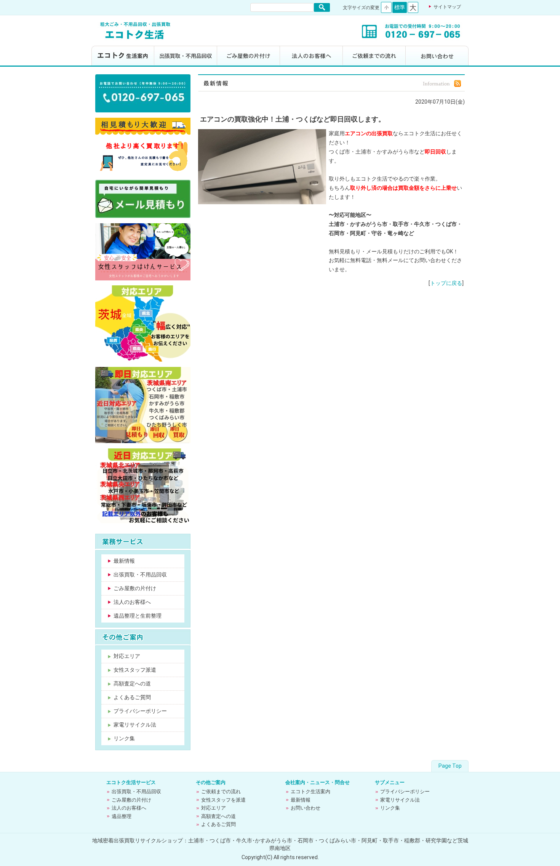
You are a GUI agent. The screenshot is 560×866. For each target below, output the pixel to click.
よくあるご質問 (132, 697)
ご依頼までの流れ (374, 56)
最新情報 (124, 561)
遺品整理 (121, 816)
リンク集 (124, 738)
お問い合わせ (437, 56)
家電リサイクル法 (135, 725)
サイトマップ (447, 7)
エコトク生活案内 (122, 56)
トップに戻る (446, 283)
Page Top (450, 766)
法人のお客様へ (311, 56)
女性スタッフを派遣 (223, 800)
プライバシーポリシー (140, 711)
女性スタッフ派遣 (135, 670)
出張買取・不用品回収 (185, 56)
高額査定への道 (132, 683)
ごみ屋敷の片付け (248, 56)
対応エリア (127, 656)
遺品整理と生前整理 (138, 616)
